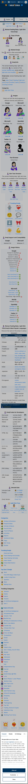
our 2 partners (10, 742)
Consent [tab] (4, 734)
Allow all (14, 770)
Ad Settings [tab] (18, 734)
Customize (13, 775)
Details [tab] (11, 734)
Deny (14, 779)
